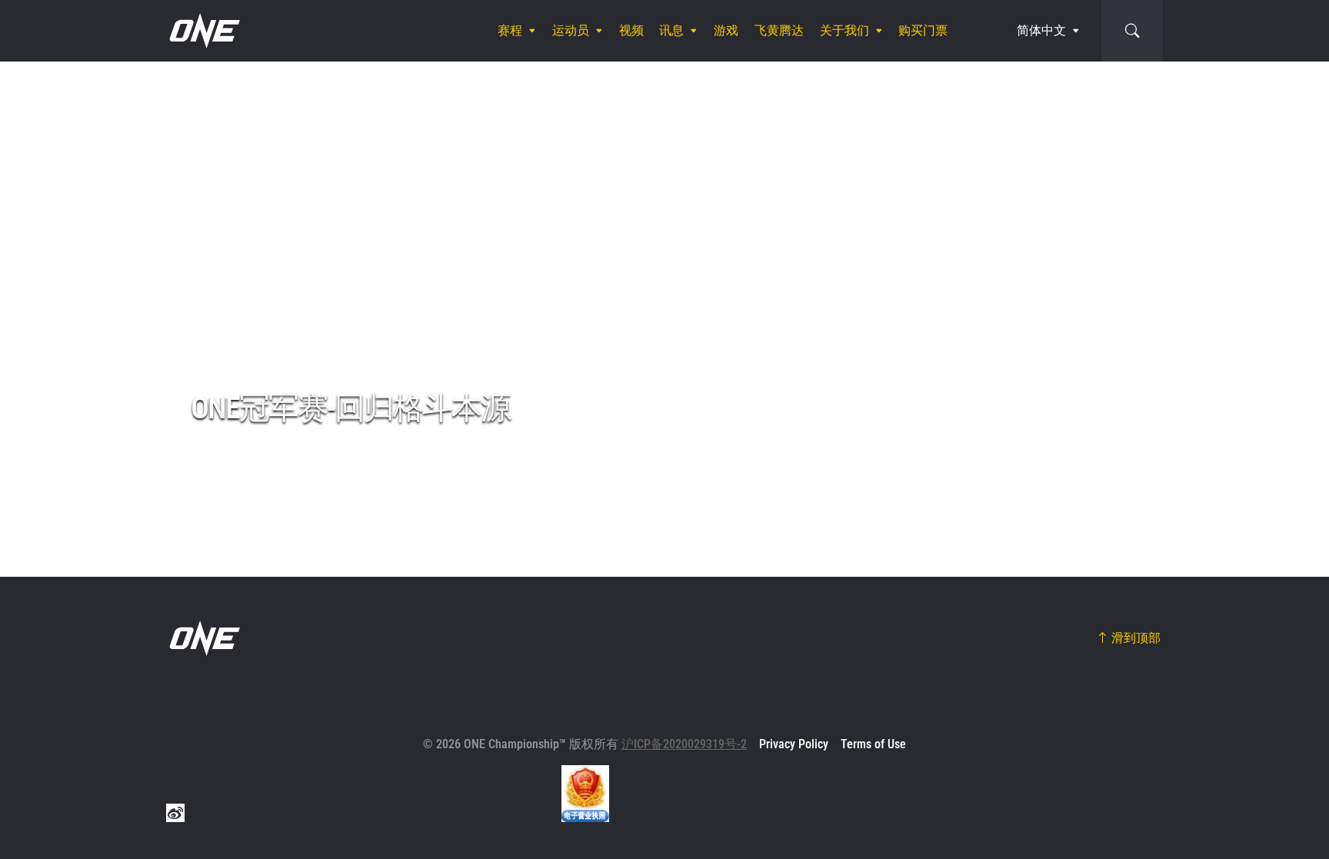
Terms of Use (873, 744)
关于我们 (844, 30)
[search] (1132, 31)
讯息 (671, 30)
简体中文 (1041, 30)
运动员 (570, 30)
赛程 (510, 30)
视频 (631, 30)
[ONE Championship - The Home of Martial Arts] (203, 30)
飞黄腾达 (779, 30)
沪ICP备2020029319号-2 (684, 744)
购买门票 (923, 30)
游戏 (726, 30)
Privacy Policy (793, 744)
